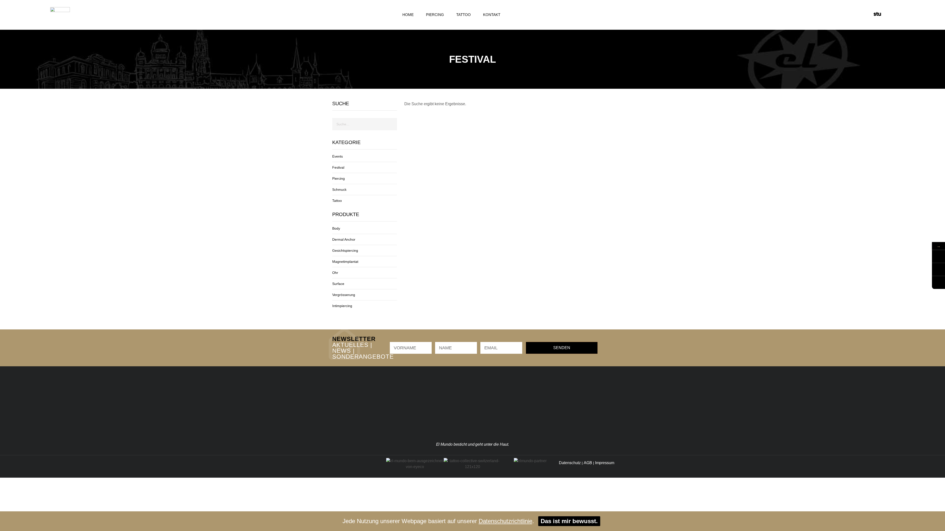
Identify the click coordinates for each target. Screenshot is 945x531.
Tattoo (463, 15)
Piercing (435, 15)
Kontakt (491, 15)
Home (408, 15)
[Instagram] (333, 467)
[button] (887, 14)
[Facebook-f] (346, 467)
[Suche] (391, 124)
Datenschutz (570, 463)
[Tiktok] (358, 467)
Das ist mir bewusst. (569, 521)
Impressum (604, 463)
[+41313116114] (938, 256)
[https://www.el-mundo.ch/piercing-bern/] (938, 269)
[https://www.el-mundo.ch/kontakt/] (938, 282)
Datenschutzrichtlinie (505, 521)
